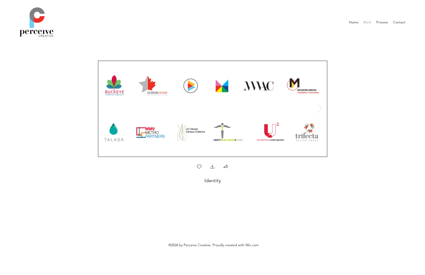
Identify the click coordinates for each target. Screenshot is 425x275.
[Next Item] (319, 108)
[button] (212, 167)
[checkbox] (199, 167)
